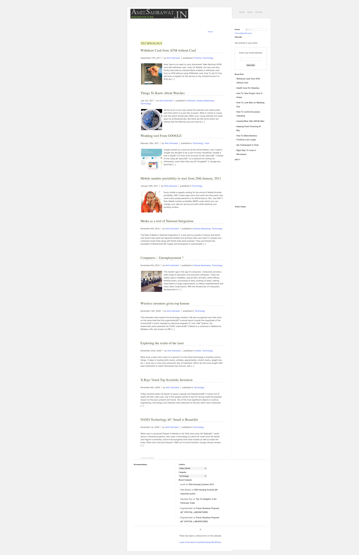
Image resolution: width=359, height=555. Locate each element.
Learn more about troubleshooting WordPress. (200, 542)
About (250, 12)
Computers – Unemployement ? (162, 257)
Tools (206, 143)
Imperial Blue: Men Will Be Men (250, 121)
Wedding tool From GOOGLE (161, 135)
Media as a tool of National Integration (167, 221)
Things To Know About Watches (163, 93)
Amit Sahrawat (173, 58)
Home (241, 12)
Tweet (210, 32)
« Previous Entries (147, 458)
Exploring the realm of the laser (162, 343)
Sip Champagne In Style (247, 145)
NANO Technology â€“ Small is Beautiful (169, 419)
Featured (191, 100)
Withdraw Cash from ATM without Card (168, 50)
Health (198, 350)
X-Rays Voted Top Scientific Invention (167, 379)
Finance (198, 58)
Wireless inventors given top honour (165, 303)
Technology (208, 58)
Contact (258, 12)
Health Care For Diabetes (247, 88)
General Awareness (205, 100)
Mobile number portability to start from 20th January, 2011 (181, 178)
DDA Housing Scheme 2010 (201, 484)
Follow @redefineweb (243, 33)
